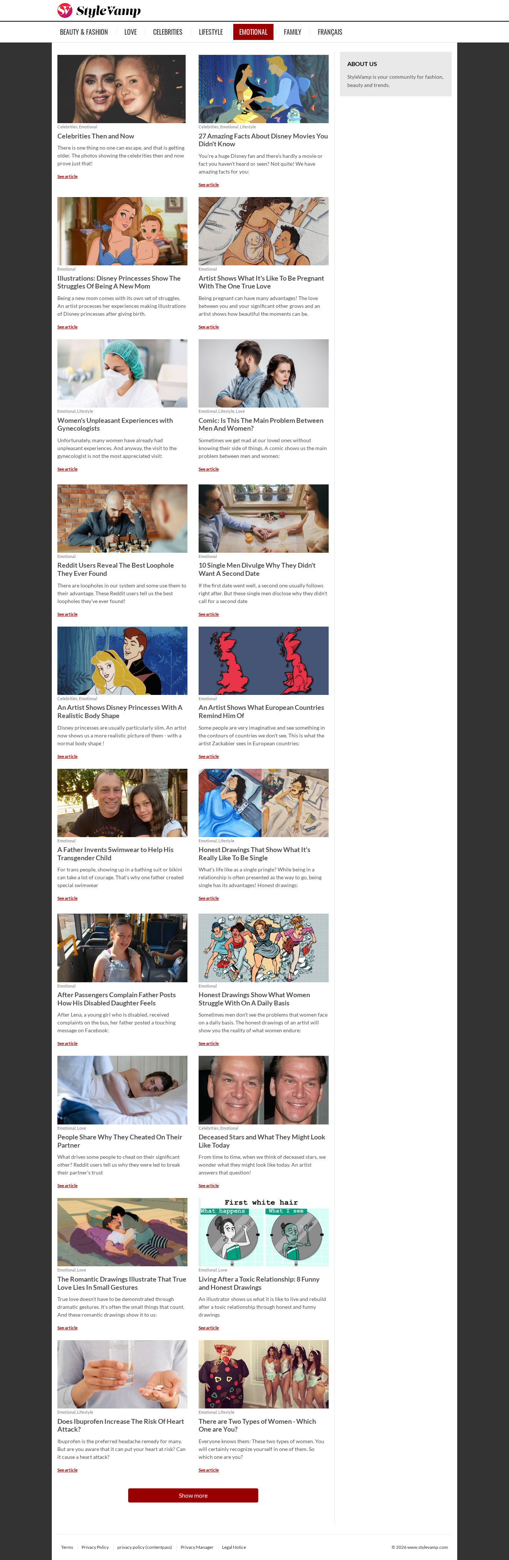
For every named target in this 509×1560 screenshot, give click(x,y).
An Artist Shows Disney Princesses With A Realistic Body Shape (120, 711)
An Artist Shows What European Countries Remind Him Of (261, 711)
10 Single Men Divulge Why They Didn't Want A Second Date (257, 569)
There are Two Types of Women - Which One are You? (257, 1425)
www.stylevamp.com (427, 1547)
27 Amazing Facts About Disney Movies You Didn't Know (263, 140)
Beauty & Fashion (84, 32)
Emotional (253, 32)
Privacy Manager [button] (197, 1547)
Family (292, 32)
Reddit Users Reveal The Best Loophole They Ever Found (115, 569)
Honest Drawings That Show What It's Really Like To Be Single (254, 854)
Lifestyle (211, 32)
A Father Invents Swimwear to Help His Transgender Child (115, 854)
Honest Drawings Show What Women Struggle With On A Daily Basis (254, 999)
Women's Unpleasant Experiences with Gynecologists (115, 424)
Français (330, 32)
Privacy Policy (95, 1547)
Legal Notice (234, 1547)
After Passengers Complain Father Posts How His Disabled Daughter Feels (116, 999)
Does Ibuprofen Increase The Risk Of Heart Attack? (120, 1425)
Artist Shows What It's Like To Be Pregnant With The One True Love (261, 282)
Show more (193, 1495)
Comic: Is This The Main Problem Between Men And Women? (261, 424)
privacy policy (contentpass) (144, 1547)
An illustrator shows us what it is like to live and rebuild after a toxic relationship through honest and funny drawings (262, 1307)
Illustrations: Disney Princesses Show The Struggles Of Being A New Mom (119, 282)
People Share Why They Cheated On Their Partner (119, 1141)
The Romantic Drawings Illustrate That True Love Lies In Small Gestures (121, 1283)
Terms (67, 1547)
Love (130, 32)
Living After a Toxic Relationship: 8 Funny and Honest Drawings (259, 1283)
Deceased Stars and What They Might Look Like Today (262, 1141)
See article (67, 176)
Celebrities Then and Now (95, 136)
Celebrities (168, 32)
